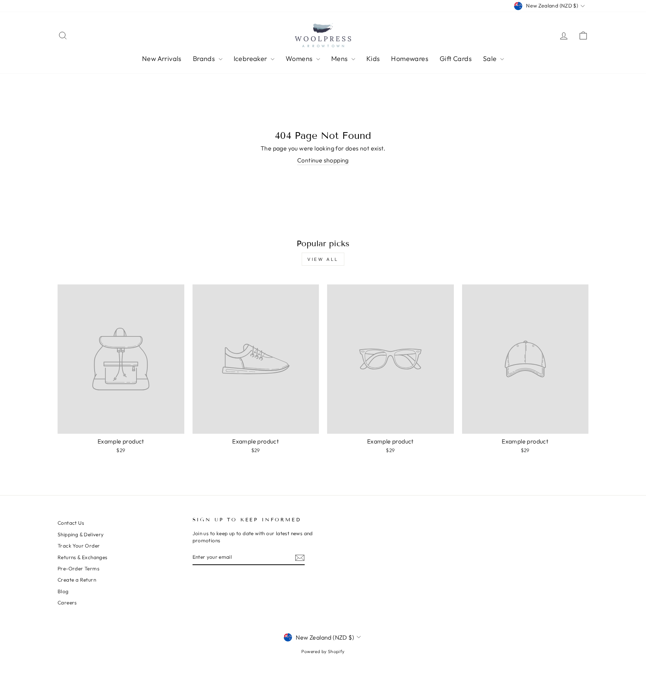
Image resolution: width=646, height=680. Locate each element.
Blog (63, 591)
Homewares (409, 58)
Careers (67, 602)
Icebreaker (251, 58)
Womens (300, 58)
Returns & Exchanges (83, 557)
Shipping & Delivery (81, 534)
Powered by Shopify (322, 651)
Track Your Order (79, 545)
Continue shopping (323, 160)
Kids (373, 58)
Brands (205, 58)
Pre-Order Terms (78, 568)
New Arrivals (162, 58)
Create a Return (77, 579)
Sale (490, 58)
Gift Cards (456, 58)
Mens (340, 58)
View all (323, 259)
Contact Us (71, 522)
